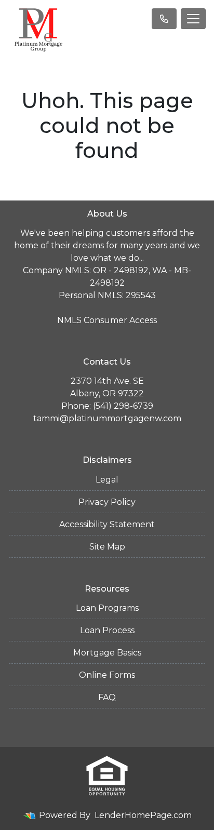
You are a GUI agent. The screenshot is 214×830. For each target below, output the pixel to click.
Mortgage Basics (107, 653)
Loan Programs (107, 608)
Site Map (107, 547)
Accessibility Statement (107, 524)
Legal (107, 480)
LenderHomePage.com (143, 815)
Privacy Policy (107, 502)
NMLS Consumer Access (107, 320)
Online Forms (107, 675)
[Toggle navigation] (193, 18)
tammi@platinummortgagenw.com (107, 418)
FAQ (107, 697)
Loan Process (107, 630)
